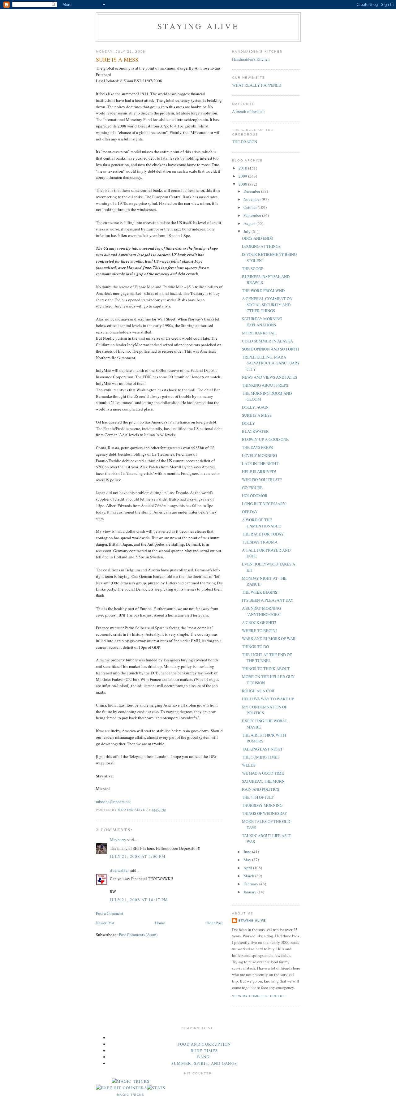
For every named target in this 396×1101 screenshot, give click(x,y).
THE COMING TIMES (261, 757)
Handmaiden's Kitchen (251, 59)
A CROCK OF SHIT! (259, 622)
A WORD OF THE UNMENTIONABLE (261, 523)
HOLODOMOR (255, 495)
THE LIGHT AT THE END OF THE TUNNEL (267, 658)
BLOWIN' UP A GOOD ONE (265, 439)
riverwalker (119, 870)
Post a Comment (109, 913)
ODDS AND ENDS (257, 238)
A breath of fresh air (248, 111)
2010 (243, 168)
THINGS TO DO (255, 646)
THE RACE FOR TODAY (263, 534)
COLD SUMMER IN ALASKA (267, 341)
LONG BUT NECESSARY (264, 503)
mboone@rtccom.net (113, 801)
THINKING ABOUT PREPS (265, 385)
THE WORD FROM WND (263, 290)
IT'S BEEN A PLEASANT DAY (267, 600)
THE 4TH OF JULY (258, 797)
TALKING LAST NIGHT (262, 749)
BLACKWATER (255, 431)
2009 (243, 176)
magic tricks (130, 1094)
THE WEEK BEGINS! (260, 592)
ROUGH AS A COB (258, 691)
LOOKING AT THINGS (261, 246)
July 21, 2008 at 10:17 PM (139, 899)
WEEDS (249, 765)
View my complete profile (259, 996)
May (247, 859)
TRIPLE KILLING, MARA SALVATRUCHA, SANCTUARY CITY (271, 363)
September (252, 215)
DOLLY (248, 423)
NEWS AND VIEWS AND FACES (269, 377)
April (248, 868)
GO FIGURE (252, 487)
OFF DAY (250, 511)
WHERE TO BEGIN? (259, 630)
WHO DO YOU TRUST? (262, 479)
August (249, 223)
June (247, 851)
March (249, 876)
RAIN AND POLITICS (260, 789)
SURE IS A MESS (257, 415)
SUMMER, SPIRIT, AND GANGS (204, 1063)
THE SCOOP (252, 268)
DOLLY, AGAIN (255, 407)
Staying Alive (198, 26)
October (250, 207)
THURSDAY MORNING (262, 805)
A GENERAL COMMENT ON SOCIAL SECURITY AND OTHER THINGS (267, 304)
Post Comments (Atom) (138, 934)
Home (160, 923)
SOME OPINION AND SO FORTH (270, 349)
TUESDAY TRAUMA (260, 542)
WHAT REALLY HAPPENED (256, 85)
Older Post (214, 923)
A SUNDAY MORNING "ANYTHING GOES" (261, 611)
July (247, 231)
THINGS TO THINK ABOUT (266, 668)
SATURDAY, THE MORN (263, 781)
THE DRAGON (244, 141)
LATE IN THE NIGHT (260, 463)
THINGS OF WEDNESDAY (264, 813)
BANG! (204, 1057)
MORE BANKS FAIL (259, 333)
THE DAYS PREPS (257, 447)
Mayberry (118, 839)
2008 (243, 184)
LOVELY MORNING (259, 455)
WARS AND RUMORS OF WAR (269, 638)
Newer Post (105, 923)
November (252, 199)
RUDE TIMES (204, 1050)
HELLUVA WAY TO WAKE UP (268, 699)
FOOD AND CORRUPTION (204, 1044)
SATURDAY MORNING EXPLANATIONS (262, 322)
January (250, 892)
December (252, 191)
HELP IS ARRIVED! (259, 471)
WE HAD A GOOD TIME (263, 773)
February (251, 884)
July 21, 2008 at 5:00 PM (138, 856)
